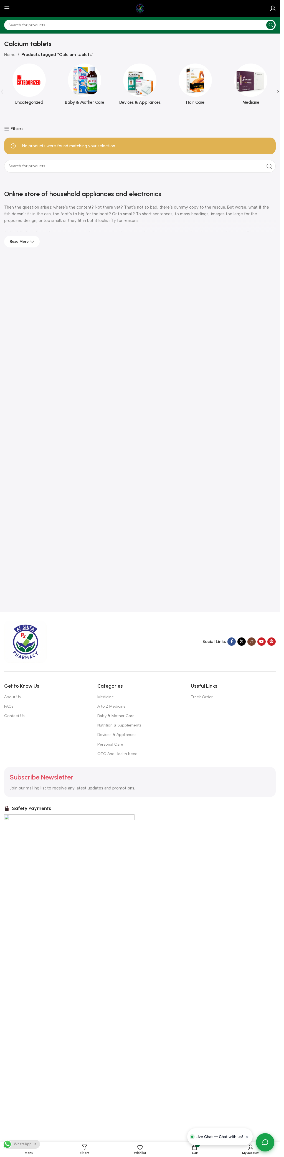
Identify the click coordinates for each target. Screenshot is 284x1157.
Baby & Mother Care (116, 715)
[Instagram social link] (251, 641)
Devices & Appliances (116, 734)
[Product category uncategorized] (29, 86)
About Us (12, 697)
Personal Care (110, 744)
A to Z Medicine (111, 706)
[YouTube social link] (261, 641)
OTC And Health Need (117, 753)
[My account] (272, 8)
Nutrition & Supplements (119, 725)
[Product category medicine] (251, 86)
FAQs (9, 706)
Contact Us (14, 715)
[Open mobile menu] (6, 8)
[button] (277, 91)
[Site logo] (140, 8)
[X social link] (241, 641)
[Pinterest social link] (271, 641)
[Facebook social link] (231, 641)
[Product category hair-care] (195, 86)
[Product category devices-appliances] (140, 86)
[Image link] (25, 641)
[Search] (270, 25)
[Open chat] (265, 1142)
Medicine (105, 697)
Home (10, 54)
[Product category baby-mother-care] (85, 86)
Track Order (202, 697)
